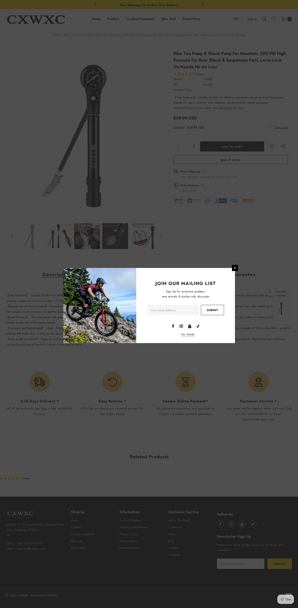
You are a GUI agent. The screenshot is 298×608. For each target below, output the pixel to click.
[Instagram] (181, 326)
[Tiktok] (198, 326)
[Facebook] (173, 326)
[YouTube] (190, 326)
